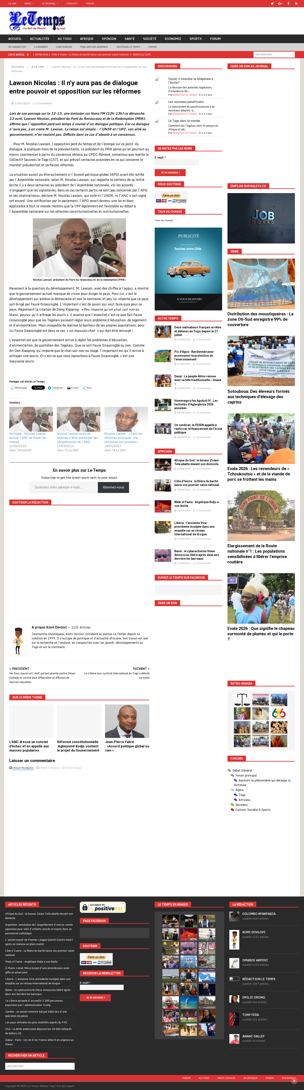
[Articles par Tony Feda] (234, 1023)
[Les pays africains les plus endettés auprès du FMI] (189, 962)
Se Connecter (17, 47)
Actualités (39, 38)
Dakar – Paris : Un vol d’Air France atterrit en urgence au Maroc (39, 1042)
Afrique (86, 38)
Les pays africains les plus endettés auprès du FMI (36, 1022)
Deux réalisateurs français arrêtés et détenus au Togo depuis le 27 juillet (197, 331)
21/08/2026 (183, 539)
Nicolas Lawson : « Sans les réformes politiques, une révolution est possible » (123, 437)
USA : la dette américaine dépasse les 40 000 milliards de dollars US (38, 1031)
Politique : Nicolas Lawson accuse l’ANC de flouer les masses (27, 437)
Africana (165, 451)
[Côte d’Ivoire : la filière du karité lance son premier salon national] (163, 485)
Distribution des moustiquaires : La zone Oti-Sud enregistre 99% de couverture (260, 319)
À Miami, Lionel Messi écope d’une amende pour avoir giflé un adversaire (37, 970)
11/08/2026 (183, 364)
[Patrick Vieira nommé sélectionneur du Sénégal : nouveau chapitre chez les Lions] (170, 1002)
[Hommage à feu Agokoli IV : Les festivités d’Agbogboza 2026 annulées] (163, 405)
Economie (173, 38)
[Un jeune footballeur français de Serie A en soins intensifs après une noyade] (170, 1016)
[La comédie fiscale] (242, 741)
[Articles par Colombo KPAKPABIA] (234, 919)
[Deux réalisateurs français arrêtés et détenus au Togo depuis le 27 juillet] (163, 331)
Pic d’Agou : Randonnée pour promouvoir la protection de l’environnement (194, 355)
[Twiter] (272, 3)
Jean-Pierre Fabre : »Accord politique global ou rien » (127, 746)
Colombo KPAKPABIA (259, 913)
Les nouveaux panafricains (186, 101)
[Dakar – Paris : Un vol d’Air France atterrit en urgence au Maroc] (170, 975)
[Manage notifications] (294, 1081)
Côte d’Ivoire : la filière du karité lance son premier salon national (39, 952)
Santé (130, 38)
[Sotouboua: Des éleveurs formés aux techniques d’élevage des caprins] (261, 361)
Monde (270, 1078)
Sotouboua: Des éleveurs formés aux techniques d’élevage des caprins (258, 397)
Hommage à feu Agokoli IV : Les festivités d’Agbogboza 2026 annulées (196, 404)
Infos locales (226, 1078)
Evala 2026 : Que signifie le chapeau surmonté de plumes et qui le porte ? (260, 634)
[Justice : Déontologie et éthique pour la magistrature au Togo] (242, 700)
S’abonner (41, 47)
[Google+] (280, 3)
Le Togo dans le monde (184, 120)
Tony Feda (250, 1014)
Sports (196, 38)
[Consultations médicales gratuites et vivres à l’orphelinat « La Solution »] (260, 700)
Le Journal (49, 3)
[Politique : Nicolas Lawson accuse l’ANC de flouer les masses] (31, 419)
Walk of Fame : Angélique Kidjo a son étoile (31, 961)
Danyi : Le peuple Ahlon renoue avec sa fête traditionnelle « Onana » (197, 380)
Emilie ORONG (253, 997)
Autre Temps (168, 318)
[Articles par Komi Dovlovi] (234, 947)
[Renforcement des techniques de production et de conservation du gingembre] (279, 727)
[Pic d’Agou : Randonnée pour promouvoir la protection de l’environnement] (163, 356)
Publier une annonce (94, 47)
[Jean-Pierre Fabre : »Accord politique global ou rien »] (127, 721)
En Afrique (250, 1078)
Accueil (15, 38)
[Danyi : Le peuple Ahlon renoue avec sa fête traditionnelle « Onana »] (163, 380)
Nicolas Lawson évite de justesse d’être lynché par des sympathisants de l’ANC (77, 437)
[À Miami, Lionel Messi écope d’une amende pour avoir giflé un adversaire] (207, 934)
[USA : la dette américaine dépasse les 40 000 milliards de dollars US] (207, 962)
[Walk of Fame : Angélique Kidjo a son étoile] (163, 506)
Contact (72, 3)
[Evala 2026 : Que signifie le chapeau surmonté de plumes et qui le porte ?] (261, 598)
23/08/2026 (183, 469)
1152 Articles (81, 627)
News (28, 3)
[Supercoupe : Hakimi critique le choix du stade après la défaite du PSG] (189, 1016)
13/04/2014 (22, 103)
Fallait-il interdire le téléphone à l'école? (190, 80)
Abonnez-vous (113, 487)
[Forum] (296, 3)
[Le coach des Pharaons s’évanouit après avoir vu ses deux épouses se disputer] (207, 989)
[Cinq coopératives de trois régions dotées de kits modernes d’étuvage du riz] (260, 727)
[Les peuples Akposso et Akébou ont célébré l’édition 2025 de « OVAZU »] (260, 713)
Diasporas (289, 1078)
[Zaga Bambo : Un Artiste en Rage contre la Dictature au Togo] (279, 741)
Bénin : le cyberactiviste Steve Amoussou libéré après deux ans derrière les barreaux (196, 555)
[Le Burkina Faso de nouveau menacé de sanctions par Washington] (207, 1030)
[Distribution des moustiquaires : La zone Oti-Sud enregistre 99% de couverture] (261, 284)
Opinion (109, 38)
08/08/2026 (183, 412)
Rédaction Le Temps (185, 95)
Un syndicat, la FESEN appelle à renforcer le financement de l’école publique (198, 428)
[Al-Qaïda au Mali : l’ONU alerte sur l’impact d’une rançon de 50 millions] (189, 1030)
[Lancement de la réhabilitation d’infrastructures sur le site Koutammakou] (242, 727)
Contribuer (64, 47)
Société (149, 38)
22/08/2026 (183, 510)
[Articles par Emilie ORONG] (234, 1000)
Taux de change (164, 220)
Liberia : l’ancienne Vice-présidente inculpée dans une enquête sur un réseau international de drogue (38, 981)
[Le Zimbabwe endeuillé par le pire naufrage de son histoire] (170, 1030)
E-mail (160, 158)
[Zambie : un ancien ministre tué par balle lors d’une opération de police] (170, 962)
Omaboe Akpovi (255, 960)
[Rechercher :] (274, 54)
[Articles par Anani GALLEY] (234, 1041)
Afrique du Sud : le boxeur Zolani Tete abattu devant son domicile (39, 915)
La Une (12, 3)
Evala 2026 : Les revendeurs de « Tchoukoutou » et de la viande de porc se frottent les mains (258, 474)
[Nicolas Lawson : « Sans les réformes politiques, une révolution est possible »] (126, 419)
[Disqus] (79, 829)
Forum (90, 3)
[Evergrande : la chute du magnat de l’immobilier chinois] (189, 975)
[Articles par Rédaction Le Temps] (234, 984)
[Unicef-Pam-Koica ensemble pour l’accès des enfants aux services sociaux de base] (279, 700)
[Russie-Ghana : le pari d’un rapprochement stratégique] (189, 989)
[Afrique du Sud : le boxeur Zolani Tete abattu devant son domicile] (163, 464)
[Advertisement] (261, 663)
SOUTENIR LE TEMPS (128, 47)
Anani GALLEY (253, 1036)
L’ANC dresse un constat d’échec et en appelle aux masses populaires (29, 746)
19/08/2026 (183, 339)
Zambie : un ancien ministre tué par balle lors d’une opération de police (36, 1013)
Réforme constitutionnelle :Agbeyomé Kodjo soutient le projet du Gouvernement (78, 746)
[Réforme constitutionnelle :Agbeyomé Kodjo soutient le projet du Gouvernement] (79, 721)
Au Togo (65, 38)
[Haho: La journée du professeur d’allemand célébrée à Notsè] (260, 741)
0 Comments (44, 103)
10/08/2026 (183, 388)
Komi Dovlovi (254, 932)
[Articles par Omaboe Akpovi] (234, 966)
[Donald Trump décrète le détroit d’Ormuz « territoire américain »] (207, 975)
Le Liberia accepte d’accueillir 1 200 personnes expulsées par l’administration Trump (34, 1002)
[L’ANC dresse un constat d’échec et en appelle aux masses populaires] (31, 721)
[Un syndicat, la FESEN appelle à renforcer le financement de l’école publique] (163, 429)
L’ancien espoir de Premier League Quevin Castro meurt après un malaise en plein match (39, 941)
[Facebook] (288, 3)
